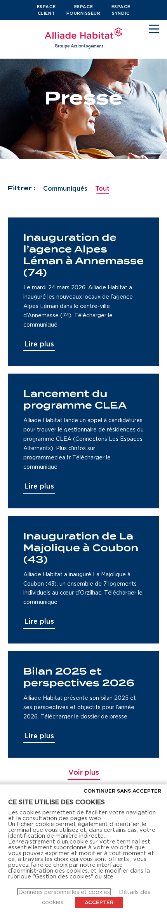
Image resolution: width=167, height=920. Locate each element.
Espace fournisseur (83, 10)
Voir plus (83, 772)
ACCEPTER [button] (99, 902)
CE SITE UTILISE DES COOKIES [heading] (56, 801)
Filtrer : (21, 188)
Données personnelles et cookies (64, 892)
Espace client (46, 10)
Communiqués (65, 188)
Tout (102, 188)
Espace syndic (120, 10)
